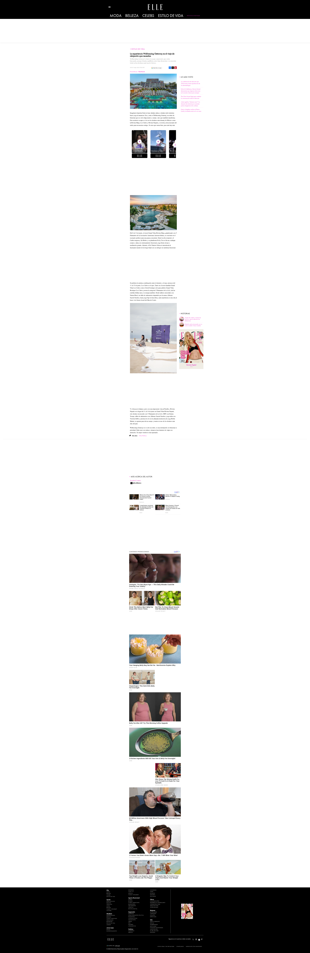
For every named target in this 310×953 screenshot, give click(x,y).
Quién (109, 900)
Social (152, 923)
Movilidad (153, 926)
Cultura (109, 910)
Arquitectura (154, 905)
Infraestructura (155, 904)
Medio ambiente (155, 921)
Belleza (132, 15)
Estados (152, 893)
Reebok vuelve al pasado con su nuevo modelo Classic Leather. (193, 324)
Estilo (108, 929)
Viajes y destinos (112, 918)
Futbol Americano (134, 902)
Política (130, 929)
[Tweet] (173, 67)
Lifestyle (130, 907)
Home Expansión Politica (136, 915)
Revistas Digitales (193, 15)
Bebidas (109, 917)
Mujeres (130, 924)
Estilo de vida (170, 15)
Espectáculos (111, 901)
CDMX (151, 891)
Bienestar (109, 921)
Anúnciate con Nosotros (194, 946)
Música (130, 893)
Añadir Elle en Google (157, 67)
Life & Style (110, 928)
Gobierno (131, 930)
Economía (131, 916)
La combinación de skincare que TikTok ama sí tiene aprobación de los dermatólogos (190, 83)
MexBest (109, 914)
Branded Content (135, 480)
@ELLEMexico (137, 483)
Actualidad (153, 912)
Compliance (180, 946)
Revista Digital (191, 365)
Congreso (153, 890)
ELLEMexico (193, 939)
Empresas (131, 913)
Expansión (131, 912)
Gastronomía (111, 915)
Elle (108, 890)
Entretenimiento (112, 931)
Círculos (109, 904)
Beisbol (130, 901)
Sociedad (153, 896)
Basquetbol (131, 904)
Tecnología (132, 919)
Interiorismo (154, 907)
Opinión (152, 894)
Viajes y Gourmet (112, 909)
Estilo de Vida (111, 923)
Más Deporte (132, 905)
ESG (129, 923)
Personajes (110, 920)
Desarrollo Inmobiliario (157, 902)
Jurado (109, 924)
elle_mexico (197, 939)
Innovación (154, 929)
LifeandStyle (132, 926)
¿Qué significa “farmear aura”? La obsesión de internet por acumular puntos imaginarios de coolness (190, 104)
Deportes (131, 890)
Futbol (130, 899)
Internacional (132, 918)
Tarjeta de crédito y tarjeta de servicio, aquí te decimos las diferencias (193, 319)
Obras (130, 921)
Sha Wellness (143, 435)
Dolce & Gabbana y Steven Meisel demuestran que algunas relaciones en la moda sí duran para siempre (190, 91)
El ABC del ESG (154, 930)
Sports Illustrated (134, 898)
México (130, 932)
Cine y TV (131, 891)
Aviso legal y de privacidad (166, 946)
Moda (115, 15)
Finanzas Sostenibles (156, 927)
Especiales (153, 916)
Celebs (148, 15)
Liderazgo (153, 913)
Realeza (109, 902)
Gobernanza (154, 924)
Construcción (154, 901)
